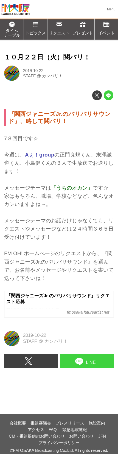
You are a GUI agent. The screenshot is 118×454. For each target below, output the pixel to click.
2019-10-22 (33, 70)
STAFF (29, 75)
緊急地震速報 (74, 429)
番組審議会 (40, 423)
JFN (102, 436)
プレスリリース (69, 423)
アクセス (36, 429)
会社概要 (18, 423)
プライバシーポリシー (59, 442)
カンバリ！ (52, 75)
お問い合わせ (81, 436)
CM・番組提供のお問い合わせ (37, 436)
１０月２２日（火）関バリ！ (47, 57)
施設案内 (97, 423)
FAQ (53, 429)
